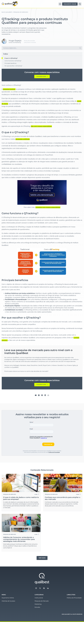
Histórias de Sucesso (8, 601)
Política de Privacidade (54, 452)
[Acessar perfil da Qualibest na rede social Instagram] (36, 588)
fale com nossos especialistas (41, 126)
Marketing (38, 604)
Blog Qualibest (7, 12)
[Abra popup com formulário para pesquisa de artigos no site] (79, 4)
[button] (60, 4)
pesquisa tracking (9, 89)
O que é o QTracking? (11, 58)
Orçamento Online (8, 598)
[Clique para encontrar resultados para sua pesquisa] (80, 48)
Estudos (37, 607)
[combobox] (40, 48)
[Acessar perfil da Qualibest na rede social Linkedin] (48, 588)
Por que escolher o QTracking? (13, 66)
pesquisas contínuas (23, 139)
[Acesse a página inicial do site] (42, 578)
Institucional (39, 598)
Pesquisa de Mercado (20, 12)
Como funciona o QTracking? (13, 60)
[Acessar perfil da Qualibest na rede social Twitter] (40, 588)
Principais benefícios (10, 63)
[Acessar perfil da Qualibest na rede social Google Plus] (44, 588)
